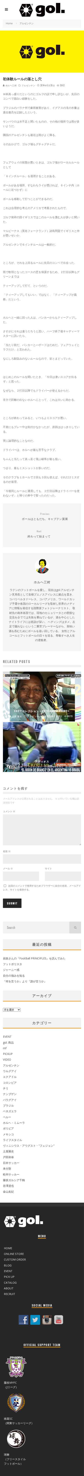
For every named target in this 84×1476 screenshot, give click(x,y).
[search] (75, 927)
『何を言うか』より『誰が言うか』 (25, 981)
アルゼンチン (28, 85)
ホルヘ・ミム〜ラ (14, 1123)
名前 (7, 851)
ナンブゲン (10, 1094)
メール (8, 868)
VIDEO (7, 1059)
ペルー (7, 1117)
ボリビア (8, 1128)
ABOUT (8, 1288)
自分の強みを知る (14, 975)
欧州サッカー (11, 1174)
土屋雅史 (8, 1151)
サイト (48, 868)
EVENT (7, 1036)
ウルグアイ (10, 1071)
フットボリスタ (12, 964)
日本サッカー (11, 1163)
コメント (9, 811)
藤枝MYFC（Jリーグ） (11, 1385)
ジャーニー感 (11, 970)
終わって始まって (39, 534)
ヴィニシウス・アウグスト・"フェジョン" (29, 1145)
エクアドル (10, 1077)
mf (4, 1048)
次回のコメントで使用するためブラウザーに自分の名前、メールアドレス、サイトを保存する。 (42, 887)
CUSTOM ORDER (15, 1259)
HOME (8, 1248)
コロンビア (10, 1082)
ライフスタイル (12, 1140)
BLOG (8, 1265)
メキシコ (8, 1134)
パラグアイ (10, 1100)
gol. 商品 (8, 1042)
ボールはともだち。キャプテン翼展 (45, 516)
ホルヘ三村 (11, 85)
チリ (5, 1088)
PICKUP (8, 1054)
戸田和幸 (8, 1157)
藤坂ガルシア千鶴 (14, 1180)
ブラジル (8, 1105)
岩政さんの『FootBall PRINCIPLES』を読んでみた (34, 958)
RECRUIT (9, 1294)
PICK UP (9, 1277)
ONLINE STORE (14, 1254)
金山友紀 (8, 1191)
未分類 (7, 1168)
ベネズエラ (10, 1111)
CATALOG (10, 1282)
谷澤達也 (8, 1186)
